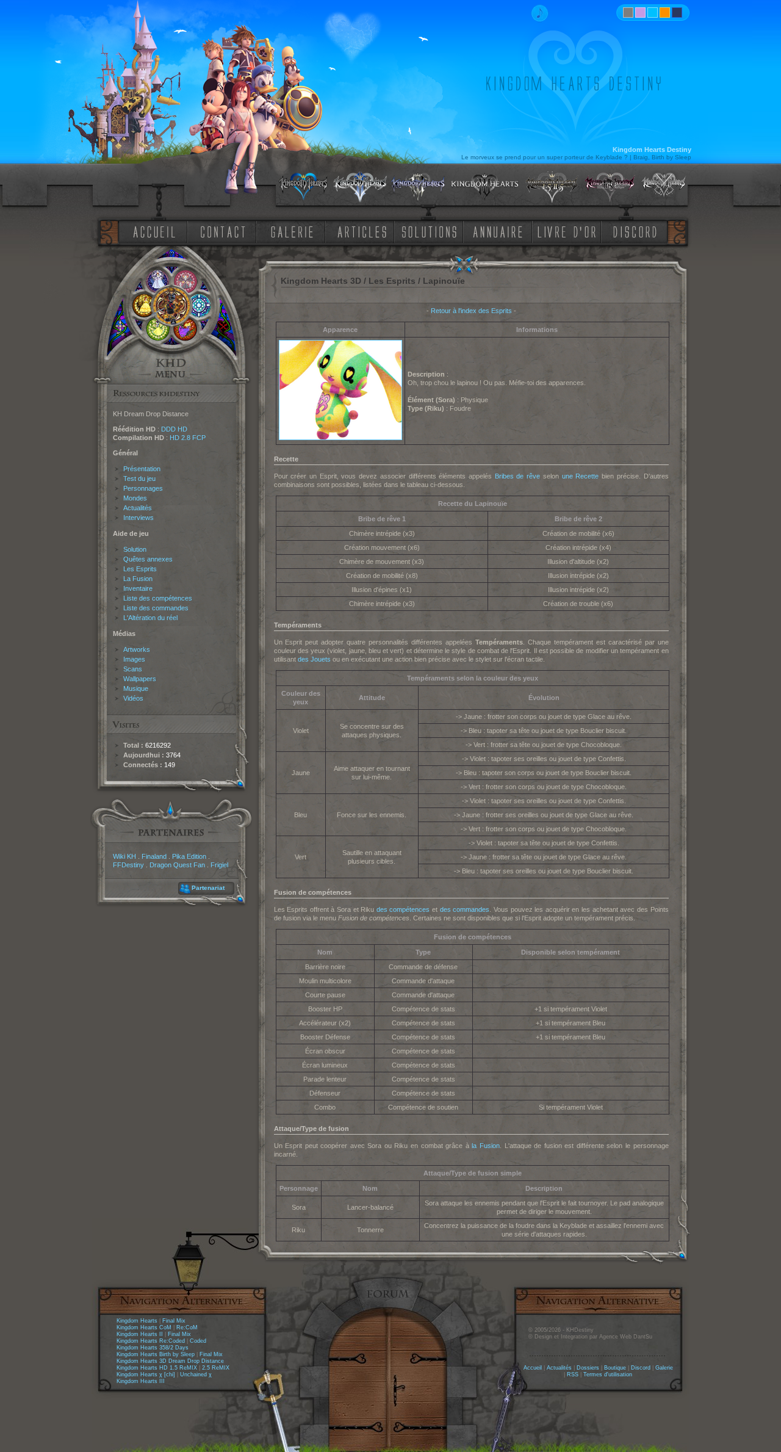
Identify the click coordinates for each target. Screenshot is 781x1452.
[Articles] (364, 231)
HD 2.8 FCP (188, 437)
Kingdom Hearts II (140, 1334)
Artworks (136, 649)
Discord (640, 1368)
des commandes (465, 909)
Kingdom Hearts (137, 1321)
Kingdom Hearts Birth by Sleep (156, 1354)
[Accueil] (151, 231)
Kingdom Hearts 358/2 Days (153, 1348)
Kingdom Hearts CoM (144, 1327)
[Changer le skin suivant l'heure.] (628, 12)
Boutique (615, 1368)
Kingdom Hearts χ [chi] (146, 1374)
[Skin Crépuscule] (665, 12)
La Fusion (138, 578)
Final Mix (173, 1321)
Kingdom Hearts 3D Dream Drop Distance (170, 1361)
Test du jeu (139, 478)
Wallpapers (139, 678)
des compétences (403, 909)
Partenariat (208, 887)
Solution (134, 549)
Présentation (141, 468)
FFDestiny (128, 865)
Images (134, 659)
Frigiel (219, 865)
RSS (572, 1374)
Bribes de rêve (517, 476)
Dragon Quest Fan (177, 865)
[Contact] (225, 231)
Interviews (138, 517)
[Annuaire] (493, 231)
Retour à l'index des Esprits (471, 310)
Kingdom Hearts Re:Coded (151, 1341)
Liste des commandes (156, 608)
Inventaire (138, 588)
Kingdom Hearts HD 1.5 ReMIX (157, 1368)
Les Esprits (140, 568)
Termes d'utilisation (607, 1374)
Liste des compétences (157, 598)
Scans (132, 669)
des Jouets (314, 659)
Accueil (533, 1368)
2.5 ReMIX (215, 1368)
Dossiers (588, 1368)
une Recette (580, 476)
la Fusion (486, 1145)
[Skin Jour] (652, 12)
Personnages (143, 488)
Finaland (154, 856)
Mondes (135, 498)
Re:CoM (187, 1327)
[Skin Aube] (640, 12)
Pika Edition (189, 856)
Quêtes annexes (148, 559)
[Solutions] (431, 231)
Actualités (137, 507)
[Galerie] (292, 231)
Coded (198, 1341)
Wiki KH (124, 856)
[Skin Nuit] (677, 12)
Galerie (664, 1368)
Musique (135, 688)
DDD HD (174, 429)
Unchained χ (196, 1374)
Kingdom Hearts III (141, 1381)
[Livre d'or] (569, 231)
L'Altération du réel (150, 617)
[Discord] (637, 231)
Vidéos (133, 698)
